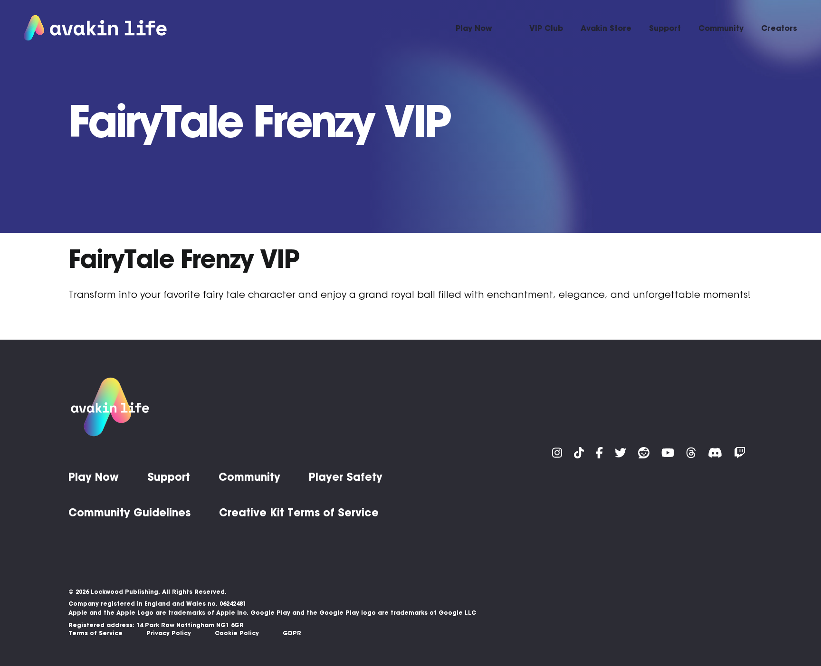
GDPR (292, 633)
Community (721, 28)
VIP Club (546, 28)
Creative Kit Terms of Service (299, 512)
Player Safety (345, 477)
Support (665, 28)
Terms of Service (95, 633)
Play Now (474, 28)
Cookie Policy (237, 633)
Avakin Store (606, 28)
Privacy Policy (168, 633)
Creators (779, 28)
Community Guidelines (129, 512)
